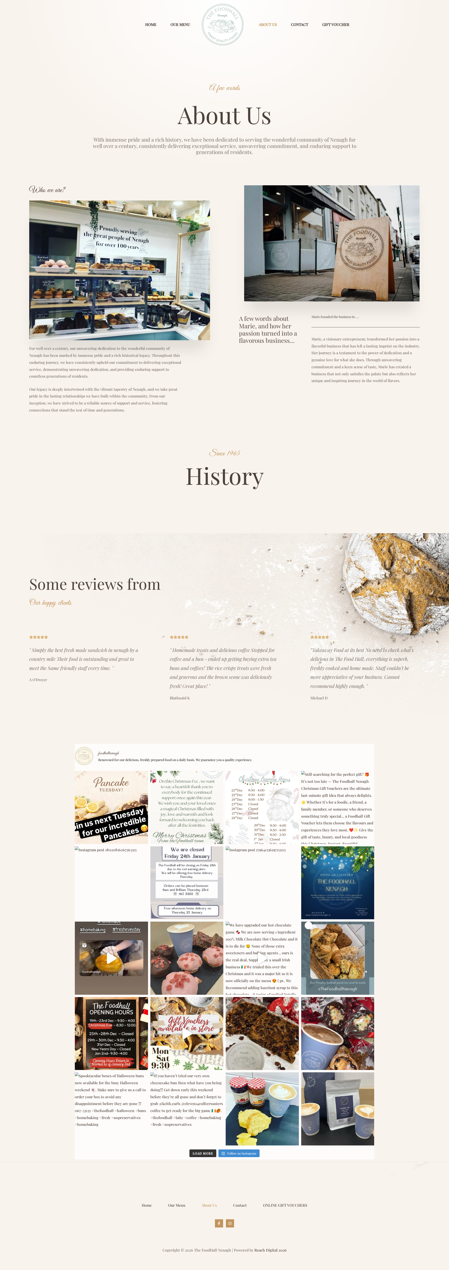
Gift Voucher (335, 24)
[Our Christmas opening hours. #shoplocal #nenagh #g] (262, 807)
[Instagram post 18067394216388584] (187, 807)
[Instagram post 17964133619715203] (262, 882)
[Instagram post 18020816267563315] (111, 882)
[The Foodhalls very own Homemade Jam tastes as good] (262, 1108)
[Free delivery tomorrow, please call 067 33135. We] (187, 882)
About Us (268, 24)
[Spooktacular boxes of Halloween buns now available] (111, 1108)
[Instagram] (230, 1223)
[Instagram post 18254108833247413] (111, 958)
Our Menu (180, 24)
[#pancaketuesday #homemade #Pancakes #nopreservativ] (111, 807)
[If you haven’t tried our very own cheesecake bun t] (187, 1108)
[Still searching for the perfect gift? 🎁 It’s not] (337, 807)
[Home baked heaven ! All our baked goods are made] (337, 958)
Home (150, 24)
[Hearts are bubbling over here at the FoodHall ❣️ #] (187, 958)
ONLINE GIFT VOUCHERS (285, 1205)
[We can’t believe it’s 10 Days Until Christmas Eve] (187, 1033)
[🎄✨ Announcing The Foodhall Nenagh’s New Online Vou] (337, 882)
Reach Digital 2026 (270, 1250)
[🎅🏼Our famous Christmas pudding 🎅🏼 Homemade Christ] (262, 1033)
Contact (299, 24)
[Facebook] (219, 1223)
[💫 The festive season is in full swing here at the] (337, 1033)
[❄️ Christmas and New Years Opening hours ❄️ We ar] (111, 1033)
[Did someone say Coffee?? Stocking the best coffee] (337, 1108)
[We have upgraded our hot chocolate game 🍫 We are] (262, 958)
